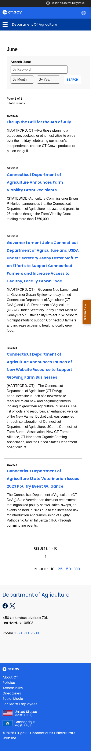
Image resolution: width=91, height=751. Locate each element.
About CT (10, 677)
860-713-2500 (27, 633)
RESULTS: (41, 548)
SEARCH (72, 79)
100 (77, 569)
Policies (9, 682)
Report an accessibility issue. (68, 3)
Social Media (13, 698)
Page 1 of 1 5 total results (16, 101)
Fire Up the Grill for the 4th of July (39, 122)
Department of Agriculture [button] (25, 25)
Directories (12, 693)
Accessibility (13, 688)
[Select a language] (84, 12)
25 (60, 569)
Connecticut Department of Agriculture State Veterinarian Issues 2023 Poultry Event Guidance (43, 478)
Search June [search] (21, 62)
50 (68, 569)
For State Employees (20, 704)
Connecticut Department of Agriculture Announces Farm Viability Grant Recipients (35, 182)
